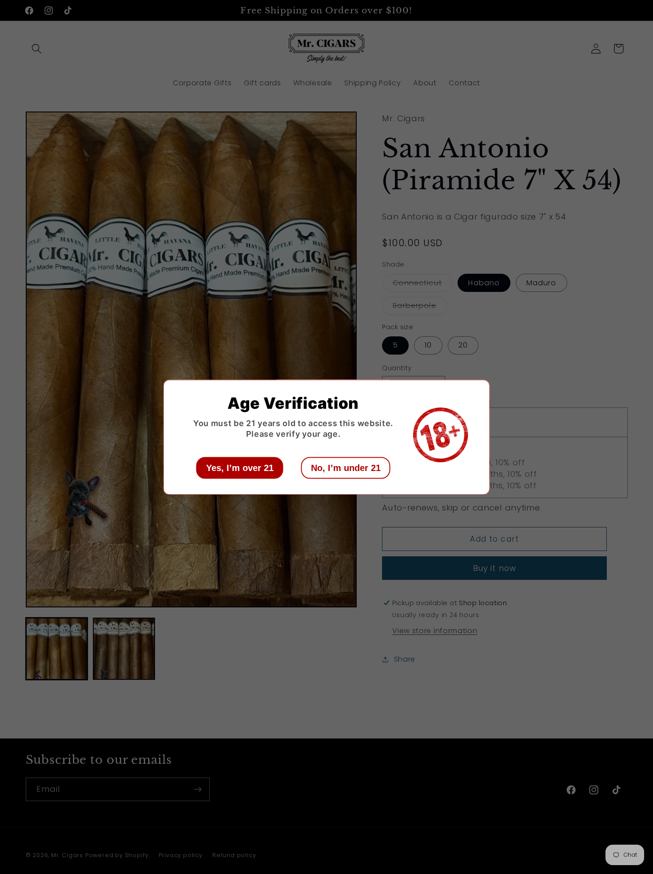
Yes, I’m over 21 (240, 467)
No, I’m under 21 (346, 467)
